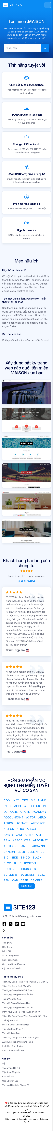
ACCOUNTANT (13, 817)
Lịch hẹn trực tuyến (12, 1046)
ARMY (29, 834)
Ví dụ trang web (10, 955)
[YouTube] (23, 924)
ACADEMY (39, 811)
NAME (42, 800)
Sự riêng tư (22, 1119)
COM (7, 800)
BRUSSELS (28, 869)
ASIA (7, 840)
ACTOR (30, 817)
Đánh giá (6, 951)
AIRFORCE (38, 823)
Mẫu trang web (10, 959)
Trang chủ (7, 942)
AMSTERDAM (13, 834)
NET (16, 800)
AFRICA (9, 823)
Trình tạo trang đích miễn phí (16, 986)
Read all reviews (26, 580)
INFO (7, 806)
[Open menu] (48, 5)
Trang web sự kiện (11, 999)
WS (26, 806)
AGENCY (22, 823)
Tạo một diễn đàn (11, 1033)
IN (44, 806)
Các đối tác (8, 1076)
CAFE (24, 880)
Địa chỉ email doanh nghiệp (15, 1024)
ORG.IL (25, 811)
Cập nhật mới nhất (11, 968)
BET (43, 852)
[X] (10, 924)
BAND (24, 846)
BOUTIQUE (11, 869)
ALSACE (32, 829)
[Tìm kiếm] (45, 48)
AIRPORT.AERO (14, 829)
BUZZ (41, 874)
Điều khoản (10, 1119)
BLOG (7, 863)
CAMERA (37, 880)
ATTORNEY (40, 840)
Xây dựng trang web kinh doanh (18, 990)
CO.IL (14, 811)
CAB (15, 880)
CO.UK (35, 806)
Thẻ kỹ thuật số (10, 1020)
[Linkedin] (17, 924)
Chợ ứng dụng (14, 964)
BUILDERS (11, 874)
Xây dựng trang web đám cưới (17, 1007)
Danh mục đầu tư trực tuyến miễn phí (21, 1011)
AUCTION (10, 846)
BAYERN (9, 852)
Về (3, 1063)
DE (5, 811)
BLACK (37, 857)
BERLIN (33, 852)
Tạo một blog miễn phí (13, 1029)
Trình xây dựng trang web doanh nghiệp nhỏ (24, 1016)
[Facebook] (4, 924)
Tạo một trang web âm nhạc (16, 1003)
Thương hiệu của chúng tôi (15, 1085)
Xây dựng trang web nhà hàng (17, 1041)
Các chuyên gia (10, 1081)
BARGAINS (37, 846)
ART (38, 834)
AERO (42, 817)
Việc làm (11, 1072)
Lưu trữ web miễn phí (13, 1050)
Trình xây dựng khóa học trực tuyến (20, 1037)
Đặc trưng (7, 947)
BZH (6, 880)
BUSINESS (27, 874)
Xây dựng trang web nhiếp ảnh (17, 994)
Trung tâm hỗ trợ (11, 1068)
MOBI (17, 806)
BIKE (14, 857)
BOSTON (30, 863)
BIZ (33, 800)
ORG (25, 800)
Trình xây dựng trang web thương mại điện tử (25, 981)
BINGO (25, 857)
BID (6, 857)
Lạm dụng (33, 1119)
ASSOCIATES (21, 840)
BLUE (17, 863)
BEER (21, 852)
